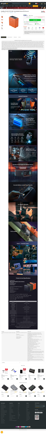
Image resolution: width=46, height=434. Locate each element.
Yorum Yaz (15, 12)
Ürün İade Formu (27, 414)
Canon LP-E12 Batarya (39, 392)
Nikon (18, 409)
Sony (18, 408)
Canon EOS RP (10, 419)
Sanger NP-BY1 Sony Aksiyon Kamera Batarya (4, 375)
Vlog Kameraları (2, 408)
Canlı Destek (27, 24)
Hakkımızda (27, 409)
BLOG (27, 408)
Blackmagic (19, 414)
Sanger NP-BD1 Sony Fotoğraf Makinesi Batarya (13, 375)
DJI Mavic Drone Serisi (3, 420)
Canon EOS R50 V (11, 409)
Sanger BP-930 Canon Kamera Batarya (31, 375)
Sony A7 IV (10, 408)
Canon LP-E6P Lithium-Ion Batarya (23, 392)
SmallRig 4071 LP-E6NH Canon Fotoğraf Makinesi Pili (40, 375)
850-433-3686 (29, 24)
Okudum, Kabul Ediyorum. (40, 407)
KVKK (26, 420)
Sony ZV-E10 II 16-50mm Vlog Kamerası (13, 420)
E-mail (31, 24)
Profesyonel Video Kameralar (3, 414)
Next (45, 373)
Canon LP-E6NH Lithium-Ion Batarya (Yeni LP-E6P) (13, 393)
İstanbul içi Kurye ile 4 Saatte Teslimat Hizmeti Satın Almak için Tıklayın (40, 17)
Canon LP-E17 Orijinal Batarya (4, 392)
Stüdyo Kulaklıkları (2, 419)
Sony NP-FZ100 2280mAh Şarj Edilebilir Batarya (31, 393)
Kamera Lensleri (2, 409)
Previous (0, 373)
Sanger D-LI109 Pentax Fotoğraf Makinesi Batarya (22, 375)
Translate (10, 0)
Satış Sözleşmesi (27, 419)
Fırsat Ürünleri (2, 432)
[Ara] (29, 3)
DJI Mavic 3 (10, 414)
